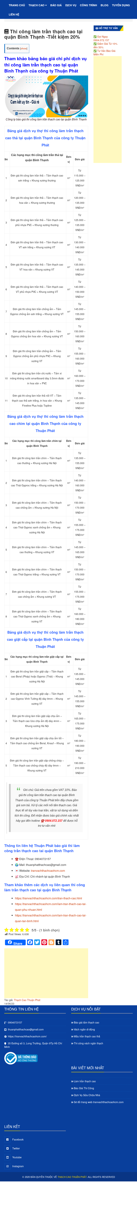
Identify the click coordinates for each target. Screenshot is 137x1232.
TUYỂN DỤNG (121, 5)
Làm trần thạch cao (85, 1081)
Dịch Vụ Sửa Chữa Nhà (87, 1095)
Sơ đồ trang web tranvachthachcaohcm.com (99, 1102)
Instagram (18, 1166)
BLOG (104, 5)
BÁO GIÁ (56, 5)
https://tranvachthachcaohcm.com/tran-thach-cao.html (48, 898)
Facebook (18, 1139)
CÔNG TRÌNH (88, 5)
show (24, 48)
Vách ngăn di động (84, 1029)
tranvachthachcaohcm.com (48, 871)
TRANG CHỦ (17, 5)
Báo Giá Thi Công (84, 1088)
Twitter (16, 1148)
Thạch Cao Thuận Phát (27, 1000)
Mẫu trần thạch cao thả (87, 1036)
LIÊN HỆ (14, 14)
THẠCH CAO (37, 5)
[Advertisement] (46, 975)
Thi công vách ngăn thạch (88, 1043)
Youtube (17, 1157)
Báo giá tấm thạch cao (86, 1022)
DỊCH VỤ (70, 5)
